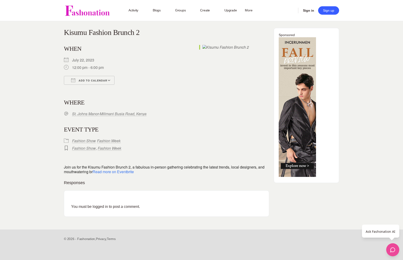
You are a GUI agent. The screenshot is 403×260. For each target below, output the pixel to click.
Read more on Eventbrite (113, 171)
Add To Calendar (92, 80)
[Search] (291, 10)
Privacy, (101, 239)
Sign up (328, 10)
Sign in (308, 10)
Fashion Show (84, 140)
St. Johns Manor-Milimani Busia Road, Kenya (109, 113)
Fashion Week (109, 140)
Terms (111, 239)
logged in (100, 207)
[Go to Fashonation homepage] (87, 10)
